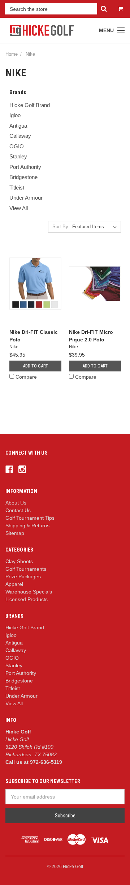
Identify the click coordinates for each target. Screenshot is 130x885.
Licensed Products (26, 599)
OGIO (16, 146)
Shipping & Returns (27, 525)
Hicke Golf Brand (29, 105)
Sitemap (14, 533)
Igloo (15, 115)
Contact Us (18, 510)
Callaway (20, 136)
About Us (15, 503)
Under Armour (26, 198)
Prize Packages (23, 576)
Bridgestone (23, 177)
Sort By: (61, 226)
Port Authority (25, 167)
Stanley (18, 156)
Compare (26, 377)
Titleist (16, 187)
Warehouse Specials (28, 592)
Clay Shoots (19, 561)
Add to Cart (35, 366)
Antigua (18, 126)
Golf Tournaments (25, 569)
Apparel (14, 584)
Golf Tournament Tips (30, 518)
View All (18, 208)
